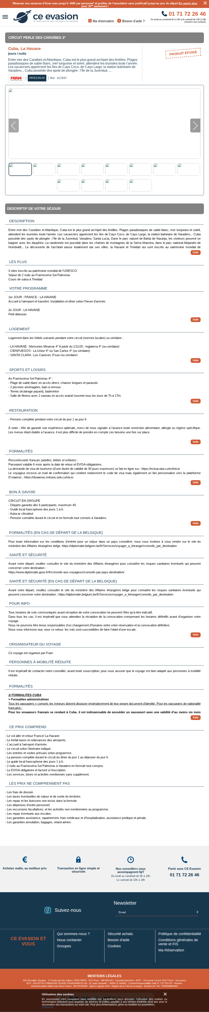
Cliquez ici (47, 1007)
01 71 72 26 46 (186, 14)
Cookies (114, 946)
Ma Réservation (171, 950)
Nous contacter (69, 940)
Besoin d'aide (118, 940)
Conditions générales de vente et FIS (178, 942)
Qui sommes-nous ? (73, 934)
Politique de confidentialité (179, 934)
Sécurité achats (120, 934)
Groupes (64, 946)
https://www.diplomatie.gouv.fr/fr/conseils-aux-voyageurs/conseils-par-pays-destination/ (66, 572)
